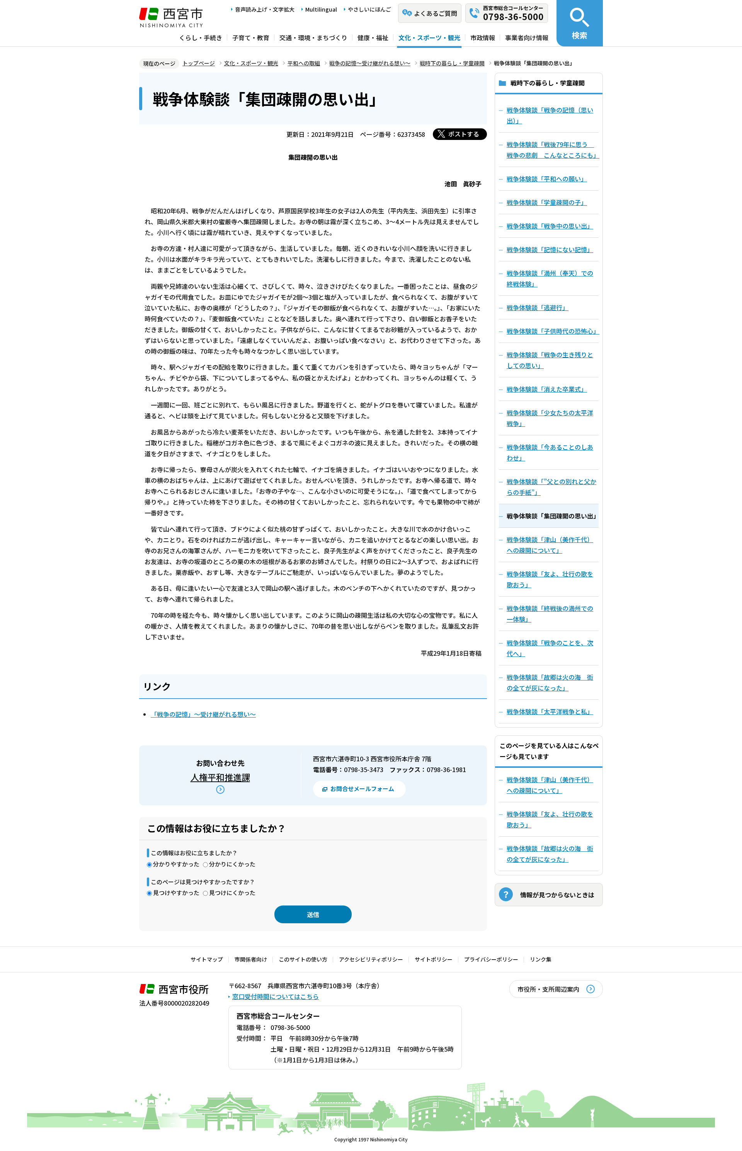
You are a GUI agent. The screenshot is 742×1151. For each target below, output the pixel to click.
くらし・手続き (200, 37)
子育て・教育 (250, 37)
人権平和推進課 (220, 777)
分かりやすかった (176, 864)
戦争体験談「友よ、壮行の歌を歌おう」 (550, 819)
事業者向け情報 (526, 37)
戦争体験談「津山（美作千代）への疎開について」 (550, 785)
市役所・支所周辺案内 (548, 989)
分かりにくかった (232, 864)
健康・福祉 (372, 37)
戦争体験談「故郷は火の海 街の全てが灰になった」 (550, 854)
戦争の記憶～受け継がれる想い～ (369, 63)
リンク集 (540, 959)
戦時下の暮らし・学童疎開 (452, 63)
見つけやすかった (176, 892)
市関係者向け (251, 959)
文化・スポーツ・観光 (429, 37)
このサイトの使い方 (303, 959)
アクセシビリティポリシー (371, 959)
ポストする (463, 133)
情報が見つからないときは (557, 894)
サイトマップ (207, 959)
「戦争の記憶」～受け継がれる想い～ (203, 714)
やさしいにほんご (369, 9)
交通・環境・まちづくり (313, 37)
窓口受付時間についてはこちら (275, 996)
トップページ (198, 63)
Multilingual (321, 9)
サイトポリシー (434, 959)
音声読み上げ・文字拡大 (264, 9)
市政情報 (482, 37)
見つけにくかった (232, 892)
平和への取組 (304, 63)
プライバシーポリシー (491, 959)
